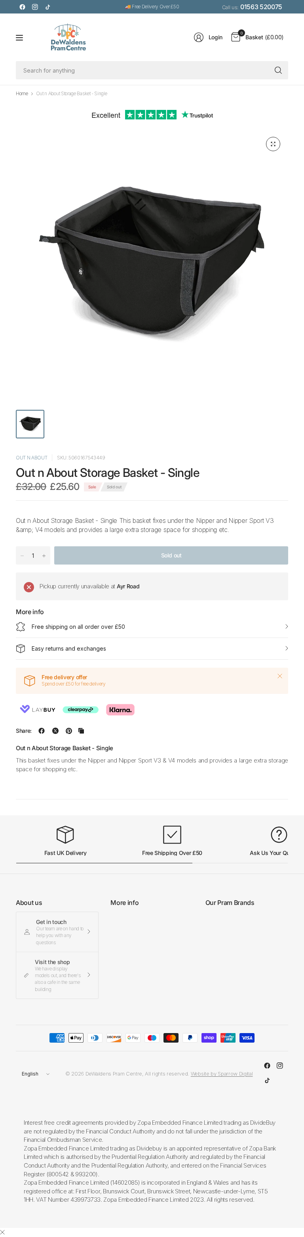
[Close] (280, 676)
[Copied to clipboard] (81, 731)
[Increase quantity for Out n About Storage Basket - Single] (44, 556)
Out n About (31, 458)
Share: (24, 731)
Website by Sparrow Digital (222, 1073)
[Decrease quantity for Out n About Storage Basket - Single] (22, 556)
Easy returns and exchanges (69, 648)
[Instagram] (34, 6)
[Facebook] (22, 6)
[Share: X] (55, 731)
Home (22, 93)
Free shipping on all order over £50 (78, 626)
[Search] (278, 70)
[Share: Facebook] (41, 731)
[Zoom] (273, 144)
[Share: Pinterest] (69, 731)
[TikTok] (47, 6)
